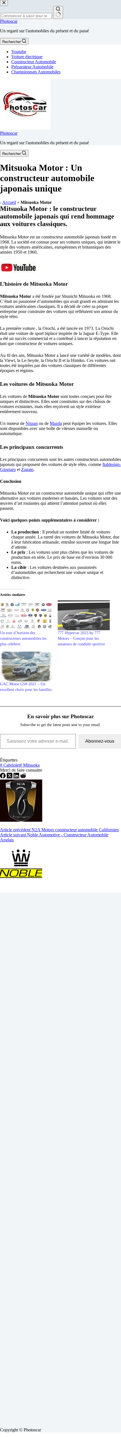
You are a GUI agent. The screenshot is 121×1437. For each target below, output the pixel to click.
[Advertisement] (60, 1158)
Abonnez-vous (99, 741)
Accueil (9, 202)
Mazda (56, 423)
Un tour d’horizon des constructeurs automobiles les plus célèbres (23, 638)
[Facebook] (3, 776)
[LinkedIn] (17, 776)
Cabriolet (10, 765)
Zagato (27, 469)
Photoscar (8, 21)
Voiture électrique (26, 56)
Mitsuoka (30, 765)
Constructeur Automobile (33, 61)
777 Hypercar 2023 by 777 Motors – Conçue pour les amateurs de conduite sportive (81, 638)
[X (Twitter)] (10, 776)
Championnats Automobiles (35, 71)
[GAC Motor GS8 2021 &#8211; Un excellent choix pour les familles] (26, 666)
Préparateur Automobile (32, 66)
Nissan (32, 423)
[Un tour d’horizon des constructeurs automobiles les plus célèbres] (26, 615)
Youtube (18, 51)
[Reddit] (23, 776)
